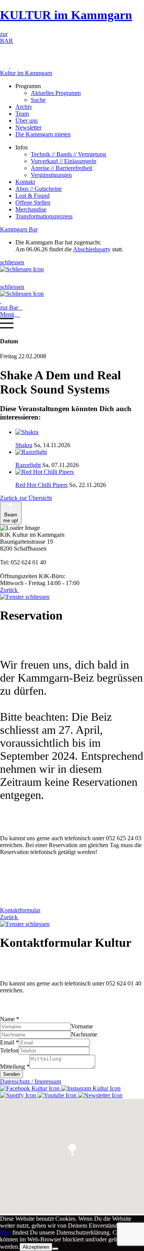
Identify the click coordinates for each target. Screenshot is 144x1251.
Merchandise (30, 209)
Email (9, 1042)
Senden (11, 1074)
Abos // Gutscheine (38, 188)
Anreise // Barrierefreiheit (61, 168)
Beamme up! (10, 517)
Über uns (26, 120)
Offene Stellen (32, 202)
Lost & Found (32, 195)
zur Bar (11, 307)
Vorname (82, 1026)
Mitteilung (15, 1066)
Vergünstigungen (51, 175)
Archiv (23, 106)
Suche (38, 100)
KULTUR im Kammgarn (66, 15)
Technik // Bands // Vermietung (68, 154)
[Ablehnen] (55, 1249)
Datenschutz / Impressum (30, 1081)
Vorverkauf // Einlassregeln (63, 161)
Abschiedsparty (92, 249)
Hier (5, 1232)
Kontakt (25, 182)
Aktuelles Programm (56, 93)
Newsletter (28, 127)
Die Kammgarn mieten (43, 134)
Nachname (84, 1034)
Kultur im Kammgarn (26, 73)
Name (9, 1019)
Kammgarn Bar (19, 229)
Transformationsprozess (44, 216)
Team (22, 113)
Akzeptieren (36, 1247)
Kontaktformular (20, 910)
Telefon (9, 1050)
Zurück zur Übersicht (26, 498)
